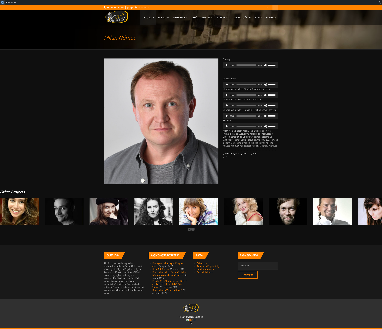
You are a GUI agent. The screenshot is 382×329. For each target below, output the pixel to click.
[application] (250, 65)
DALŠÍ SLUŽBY (241, 17)
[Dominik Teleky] (284, 214)
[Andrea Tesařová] (105, 214)
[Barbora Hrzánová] (195, 214)
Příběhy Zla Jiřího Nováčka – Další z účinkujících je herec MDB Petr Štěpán (169, 284)
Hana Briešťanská (160, 269)
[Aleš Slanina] (60, 214)
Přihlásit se (202, 263)
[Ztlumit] (265, 65)
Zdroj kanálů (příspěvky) (208, 266)
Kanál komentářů (205, 269)
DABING (162, 17)
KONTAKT (271, 17)
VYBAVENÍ (222, 17)
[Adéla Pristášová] (16, 214)
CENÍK (194, 17)
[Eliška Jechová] (374, 214)
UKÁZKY (206, 17)
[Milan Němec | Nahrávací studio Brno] (116, 17)
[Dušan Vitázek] (329, 214)
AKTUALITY (148, 17)
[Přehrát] (226, 65)
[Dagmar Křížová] (240, 214)
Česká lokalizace (205, 272)
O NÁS (258, 17)
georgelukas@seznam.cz (139, 7)
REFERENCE (179, 17)
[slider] (272, 65)
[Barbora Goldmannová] (150, 214)
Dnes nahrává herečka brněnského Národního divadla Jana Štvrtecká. (169, 273)
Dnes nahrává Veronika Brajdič (167, 290)
